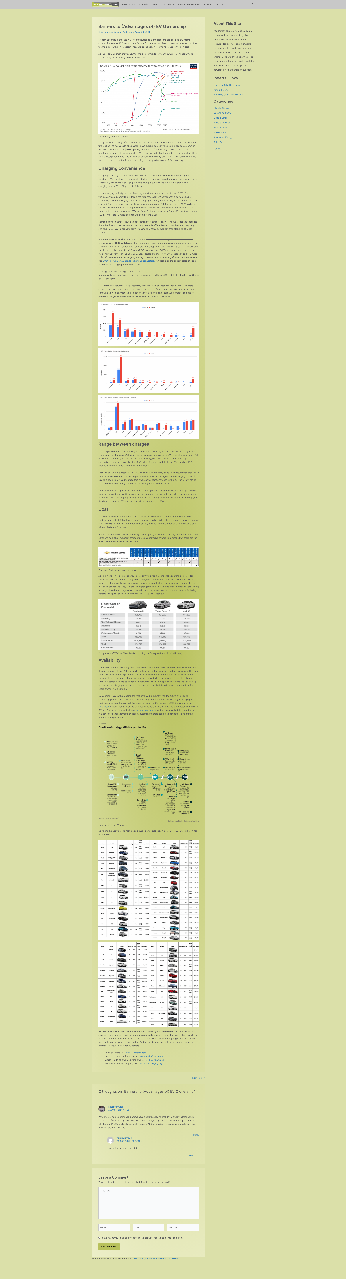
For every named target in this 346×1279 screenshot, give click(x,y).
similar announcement (145, 710)
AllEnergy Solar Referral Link (228, 94)
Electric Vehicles (222, 122)
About (220, 4)
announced (104, 706)
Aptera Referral (221, 89)
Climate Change (222, 108)
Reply (196, 1135)
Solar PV (218, 142)
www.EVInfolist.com (136, 1052)
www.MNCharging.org (151, 1063)
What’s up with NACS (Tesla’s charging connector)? (129, 260)
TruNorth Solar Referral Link (228, 85)
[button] (172, 4)
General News (221, 127)
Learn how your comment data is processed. (155, 1258)
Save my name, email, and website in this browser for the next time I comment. (142, 1237)
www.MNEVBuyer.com (151, 1056)
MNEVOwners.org (155, 1059)
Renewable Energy (223, 137)
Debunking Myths (222, 113)
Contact (208, 4)
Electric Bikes (220, 117)
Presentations (220, 132)
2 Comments (105, 32)
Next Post (198, 1078)
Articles (167, 4)
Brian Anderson (125, 1138)
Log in (217, 148)
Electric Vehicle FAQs (189, 4)
